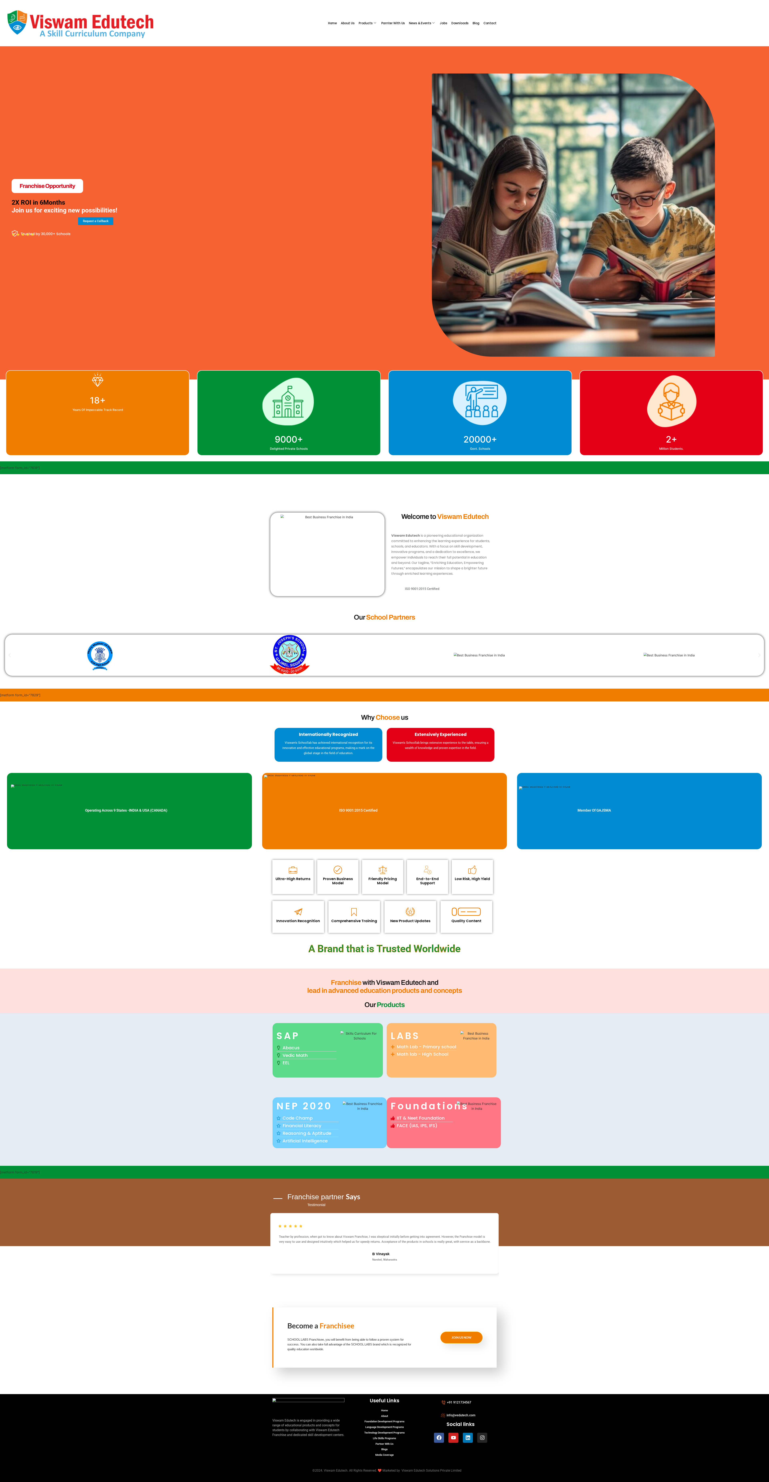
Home (332, 23)
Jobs (443, 23)
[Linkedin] (468, 1438)
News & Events (420, 23)
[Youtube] (453, 1438)
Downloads (460, 23)
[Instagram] (482, 1438)
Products (366, 23)
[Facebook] (439, 1438)
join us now (461, 1337)
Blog (476, 23)
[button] (9, 655)
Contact (489, 23)
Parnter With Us (393, 23)
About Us (348, 23)
